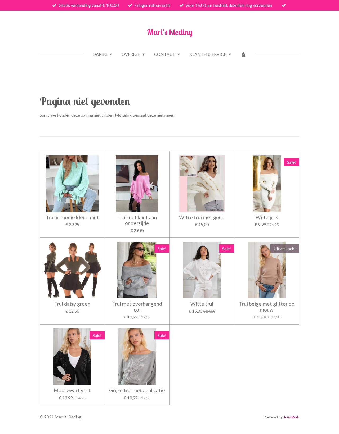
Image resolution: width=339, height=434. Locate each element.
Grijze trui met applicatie (137, 390)
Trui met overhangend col (137, 307)
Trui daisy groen (72, 304)
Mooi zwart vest (72, 390)
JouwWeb (291, 417)
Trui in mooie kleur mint (72, 217)
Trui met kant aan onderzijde (137, 220)
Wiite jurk (267, 217)
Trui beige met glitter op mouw (266, 307)
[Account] (243, 54)
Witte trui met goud (202, 217)
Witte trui (201, 304)
